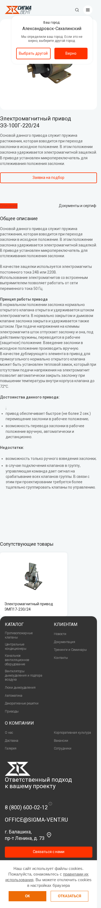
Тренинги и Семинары (70, 650)
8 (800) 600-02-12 (26, 807)
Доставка (11, 741)
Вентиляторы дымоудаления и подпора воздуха (23, 675)
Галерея (10, 748)
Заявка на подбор (48, 177)
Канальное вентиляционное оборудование (17, 660)
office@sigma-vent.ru (36, 820)
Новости (60, 634)
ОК (27, 896)
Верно (70, 53)
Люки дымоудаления (20, 687)
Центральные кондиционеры (15, 647)
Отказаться (69, 896)
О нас (9, 732)
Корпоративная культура (72, 732)
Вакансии (61, 741)
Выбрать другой (33, 53)
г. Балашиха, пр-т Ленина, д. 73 (24, 835)
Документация (64, 642)
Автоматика (13, 695)
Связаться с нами (48, 852)
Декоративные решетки (22, 703)
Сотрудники (62, 748)
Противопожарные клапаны (19, 635)
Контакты (61, 658)
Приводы (12, 711)
